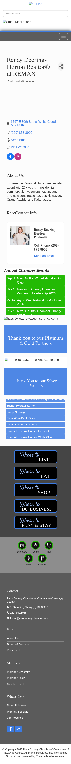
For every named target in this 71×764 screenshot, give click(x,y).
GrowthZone (13, 756)
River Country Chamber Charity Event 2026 (39, 311)
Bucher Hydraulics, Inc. (21, 403)
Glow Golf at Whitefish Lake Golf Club (39, 278)
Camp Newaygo (16, 409)
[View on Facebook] (10, 159)
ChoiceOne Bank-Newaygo (23, 422)
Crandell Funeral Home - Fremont (28, 428)
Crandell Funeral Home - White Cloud (30, 434)
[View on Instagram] (17, 159)
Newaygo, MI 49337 (29, 607)
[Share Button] (61, 66)
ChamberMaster (45, 756)
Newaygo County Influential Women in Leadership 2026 (36, 289)
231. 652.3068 (17, 612)
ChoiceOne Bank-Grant (21, 415)
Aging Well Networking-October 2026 (39, 300)
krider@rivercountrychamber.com (28, 618)
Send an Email (44, 255)
